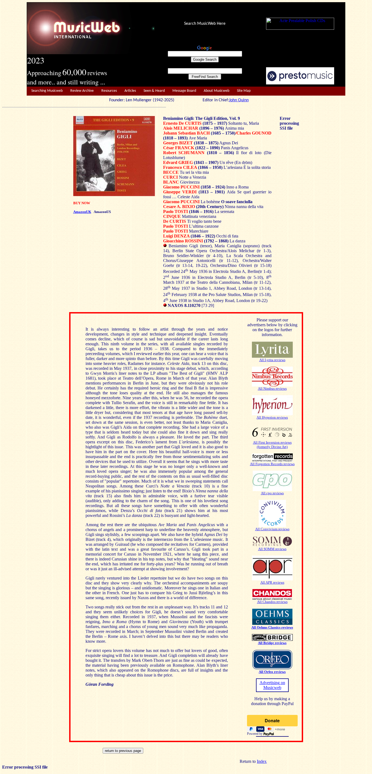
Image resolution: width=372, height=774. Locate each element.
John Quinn (239, 100)
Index (262, 761)
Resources (109, 91)
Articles (130, 91)
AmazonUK (82, 212)
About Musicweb (216, 91)
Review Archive (82, 91)
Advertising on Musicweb (272, 685)
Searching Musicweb (47, 91)
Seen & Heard (154, 91)
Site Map (244, 91)
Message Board (184, 91)
